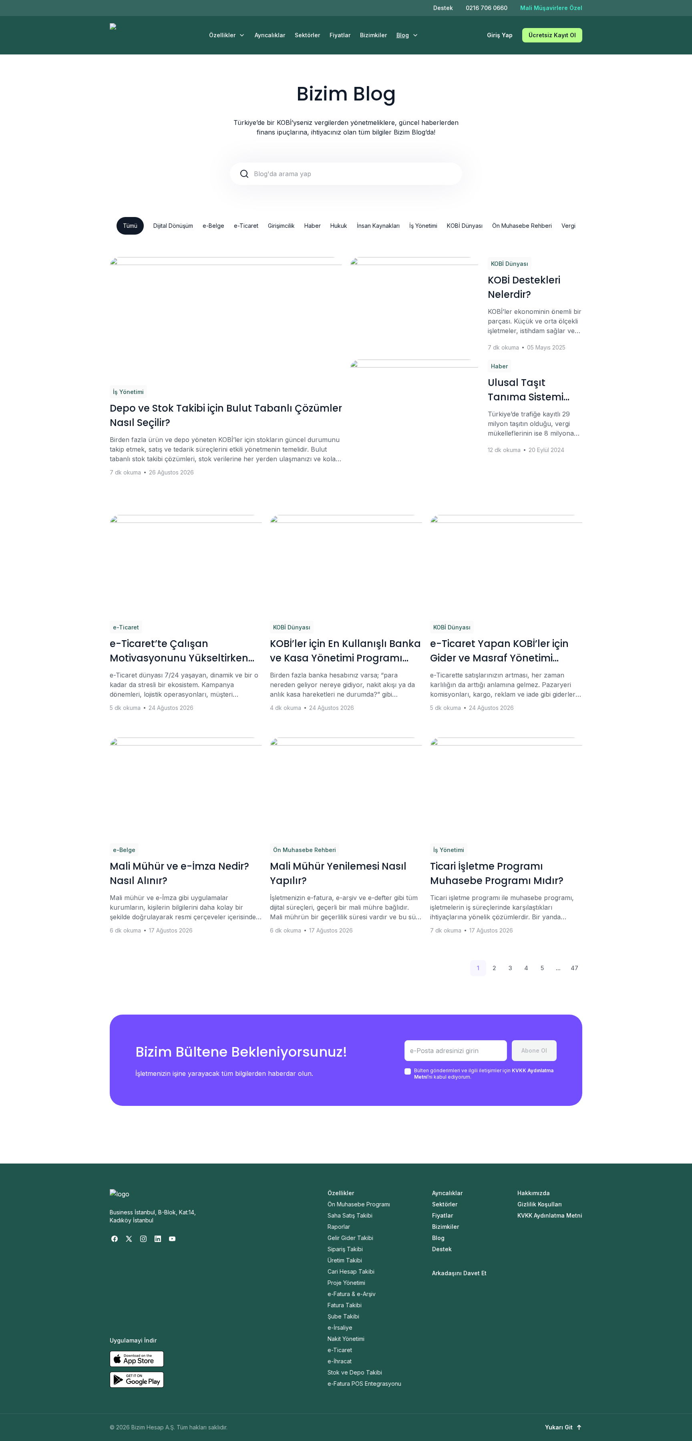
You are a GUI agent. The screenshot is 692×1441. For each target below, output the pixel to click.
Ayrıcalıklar (270, 35)
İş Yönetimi (423, 225)
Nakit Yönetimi (346, 1338)
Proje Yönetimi (346, 1282)
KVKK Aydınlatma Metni (549, 1215)
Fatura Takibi (345, 1305)
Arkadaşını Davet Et (459, 1273)
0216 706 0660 (486, 7)
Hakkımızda (533, 1193)
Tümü (130, 225)
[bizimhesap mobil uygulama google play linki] (137, 1380)
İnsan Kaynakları (378, 225)
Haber (312, 225)
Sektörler (307, 35)
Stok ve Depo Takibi (355, 1372)
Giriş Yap (500, 35)
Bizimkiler (373, 35)
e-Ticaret (246, 225)
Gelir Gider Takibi (350, 1237)
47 (574, 968)
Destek (443, 7)
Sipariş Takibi (345, 1249)
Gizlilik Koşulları (539, 1204)
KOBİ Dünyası (465, 225)
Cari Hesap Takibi (351, 1271)
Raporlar (339, 1226)
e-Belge (213, 225)
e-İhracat (340, 1361)
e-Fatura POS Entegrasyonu (364, 1383)
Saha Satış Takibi (350, 1215)
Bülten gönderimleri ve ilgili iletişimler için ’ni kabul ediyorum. (483, 1073)
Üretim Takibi (345, 1260)
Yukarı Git (559, 1427)
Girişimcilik (281, 225)
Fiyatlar (340, 35)
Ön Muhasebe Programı (359, 1204)
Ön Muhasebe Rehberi (522, 225)
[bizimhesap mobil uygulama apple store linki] (137, 1359)
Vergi (568, 225)
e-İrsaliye (340, 1327)
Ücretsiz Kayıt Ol (552, 35)
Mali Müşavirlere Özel (551, 7)
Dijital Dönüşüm (173, 225)
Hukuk (338, 225)
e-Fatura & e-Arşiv (352, 1293)
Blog (402, 35)
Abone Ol (534, 1050)
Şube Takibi (343, 1316)
